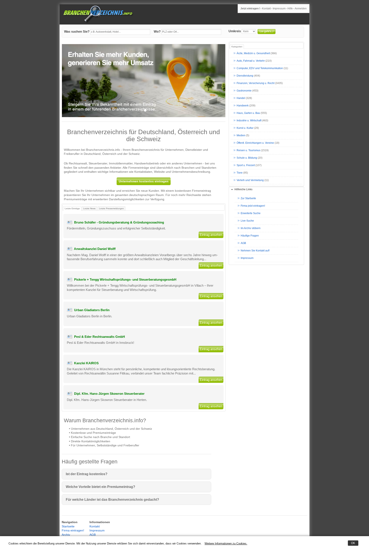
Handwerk (243, 105)
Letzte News (89, 208)
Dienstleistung (245, 75)
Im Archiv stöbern (251, 228)
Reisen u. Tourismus (248, 150)
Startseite (68, 526)
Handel (241, 98)
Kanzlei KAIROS (86, 363)
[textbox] (120, 32)
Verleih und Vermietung (250, 180)
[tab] (266, 189)
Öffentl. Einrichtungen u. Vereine (255, 143)
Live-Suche (247, 220)
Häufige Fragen (250, 235)
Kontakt (266, 8)
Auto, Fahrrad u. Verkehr (251, 60)
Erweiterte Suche (251, 213)
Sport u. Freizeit (246, 165)
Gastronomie (244, 90)
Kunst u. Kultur (245, 128)
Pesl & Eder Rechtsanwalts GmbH (99, 336)
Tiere (240, 172)
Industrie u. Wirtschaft (249, 120)
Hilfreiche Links (243, 189)
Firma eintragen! (73, 530)
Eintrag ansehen (211, 235)
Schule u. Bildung (247, 158)
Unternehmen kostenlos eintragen (143, 181)
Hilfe (290, 8)
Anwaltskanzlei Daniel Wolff (95, 249)
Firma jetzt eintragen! (253, 206)
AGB (243, 243)
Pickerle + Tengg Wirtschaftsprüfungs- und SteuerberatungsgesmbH (125, 279)
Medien (241, 135)
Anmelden (301, 8)
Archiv (66, 534)
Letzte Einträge (72, 208)
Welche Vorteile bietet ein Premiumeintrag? (100, 487)
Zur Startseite (248, 198)
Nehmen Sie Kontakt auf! (255, 250)
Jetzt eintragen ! (250, 8)
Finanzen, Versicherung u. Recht (255, 83)
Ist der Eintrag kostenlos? (86, 474)
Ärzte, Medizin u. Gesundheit (253, 53)
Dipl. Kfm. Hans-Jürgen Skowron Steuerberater (109, 393)
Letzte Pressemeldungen (111, 208)
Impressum (279, 8)
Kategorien (236, 46)
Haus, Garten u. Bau (248, 113)
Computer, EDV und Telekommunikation (260, 68)
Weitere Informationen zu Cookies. (226, 543)
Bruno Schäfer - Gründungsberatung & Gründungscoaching (119, 222)
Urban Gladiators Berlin (92, 310)
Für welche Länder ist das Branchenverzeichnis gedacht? (112, 499)
